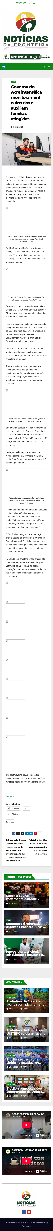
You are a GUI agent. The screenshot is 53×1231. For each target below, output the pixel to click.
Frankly (27, 1009)
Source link (11, 796)
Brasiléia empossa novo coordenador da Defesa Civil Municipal (24, 1092)
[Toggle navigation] (49, 67)
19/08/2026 (14, 1067)
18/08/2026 (14, 1096)
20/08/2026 (14, 1038)
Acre (13, 81)
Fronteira (11, 997)
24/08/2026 (14, 1009)
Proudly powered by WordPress (17, 1223)
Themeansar (26, 1226)
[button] (44, 67)
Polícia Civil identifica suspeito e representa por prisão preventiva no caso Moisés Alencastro (38, 847)
